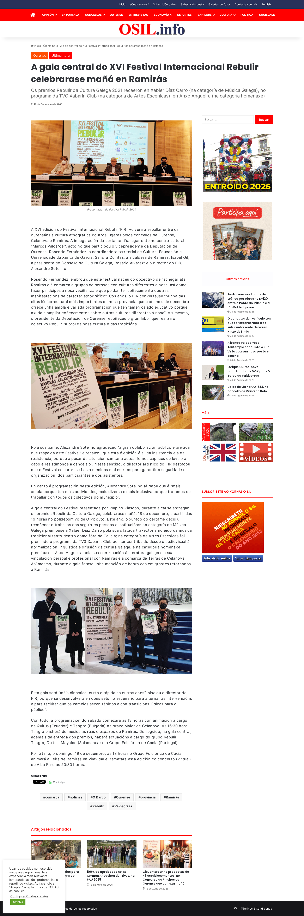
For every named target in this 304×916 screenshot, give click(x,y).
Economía (161, 14)
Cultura (226, 14)
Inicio (122, 4)
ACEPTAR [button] (18, 902)
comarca (52, 797)
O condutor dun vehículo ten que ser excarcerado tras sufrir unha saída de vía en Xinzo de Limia (249, 325)
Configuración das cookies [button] (29, 896)
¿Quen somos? (139, 4)
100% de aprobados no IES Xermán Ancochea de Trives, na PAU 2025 (111, 876)
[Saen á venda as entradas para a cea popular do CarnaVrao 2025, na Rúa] (56, 854)
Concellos (93, 14)
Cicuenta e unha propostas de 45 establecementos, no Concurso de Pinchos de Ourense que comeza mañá (166, 878)
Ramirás (172, 797)
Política (247, 14)
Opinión (48, 14)
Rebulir (98, 806)
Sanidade (204, 14)
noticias (76, 797)
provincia (148, 797)
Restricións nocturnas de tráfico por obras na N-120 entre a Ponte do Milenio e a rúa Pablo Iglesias (248, 300)
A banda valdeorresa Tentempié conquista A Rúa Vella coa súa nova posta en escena (248, 349)
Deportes (184, 14)
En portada (70, 14)
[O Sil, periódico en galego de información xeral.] (152, 29)
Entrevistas (138, 14)
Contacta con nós (246, 4)
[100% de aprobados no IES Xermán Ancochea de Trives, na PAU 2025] (111, 854)
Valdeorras (123, 806)
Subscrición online (165, 4)
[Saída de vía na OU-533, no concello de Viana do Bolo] (213, 392)
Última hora (50, 45)
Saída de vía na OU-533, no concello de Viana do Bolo (247, 389)
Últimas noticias (237, 279)
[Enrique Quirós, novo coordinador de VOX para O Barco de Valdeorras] (213, 372)
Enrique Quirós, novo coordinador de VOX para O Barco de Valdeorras (248, 371)
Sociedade (267, 14)
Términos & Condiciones (256, 908)
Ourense (116, 14)
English (266, 4)
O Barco (99, 797)
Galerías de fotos (219, 4)
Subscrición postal (192, 4)
